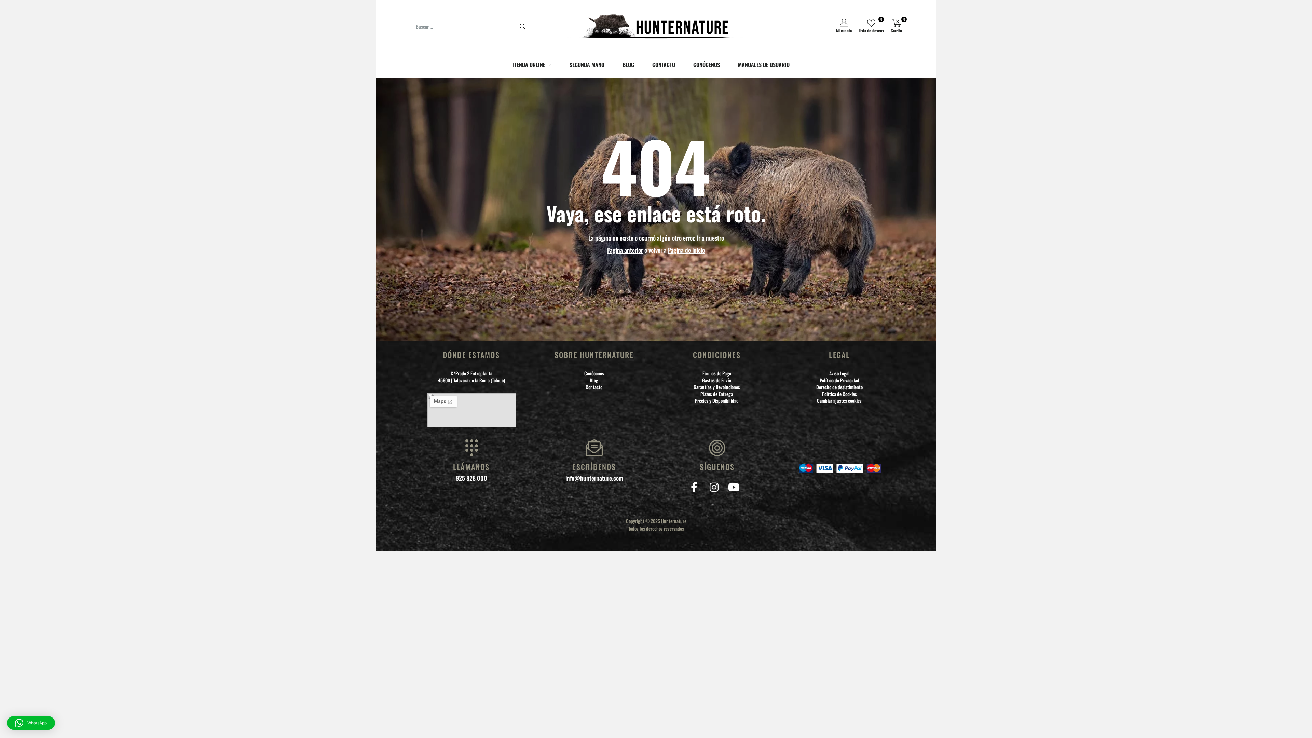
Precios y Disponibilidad (717, 400)
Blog (594, 380)
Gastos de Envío (716, 380)
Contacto (594, 387)
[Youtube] (733, 487)
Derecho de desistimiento (839, 387)
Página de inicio (686, 250)
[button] (31, 723)
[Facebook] (694, 487)
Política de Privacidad (839, 380)
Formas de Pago (716, 373)
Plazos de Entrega (716, 394)
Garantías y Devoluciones (717, 387)
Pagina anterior (625, 250)
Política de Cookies (839, 394)
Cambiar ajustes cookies (839, 400)
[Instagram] (714, 487)
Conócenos (594, 373)
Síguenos (717, 466)
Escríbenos (594, 466)
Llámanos (471, 466)
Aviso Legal (839, 373)
